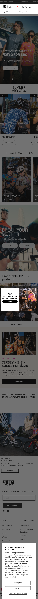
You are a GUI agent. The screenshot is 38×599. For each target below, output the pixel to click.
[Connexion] (23, 6)
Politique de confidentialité (16, 576)
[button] (30, 7)
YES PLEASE (10, 301)
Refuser (18, 588)
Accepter (18, 583)
